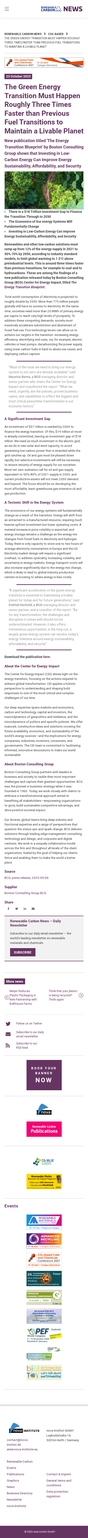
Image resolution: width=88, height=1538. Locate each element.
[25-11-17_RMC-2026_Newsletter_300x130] (44, 1228)
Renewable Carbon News (23, 34)
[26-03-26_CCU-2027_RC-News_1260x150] (44, 66)
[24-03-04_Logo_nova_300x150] (44, 1117)
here (46, 657)
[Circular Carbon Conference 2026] (44, 1304)
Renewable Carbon (20, 1461)
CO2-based (56, 34)
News (11, 1487)
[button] (8, 909)
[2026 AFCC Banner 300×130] (44, 1322)
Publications (15, 1474)
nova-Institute (16, 1506)
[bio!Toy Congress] (44, 1379)
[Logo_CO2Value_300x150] (44, 1169)
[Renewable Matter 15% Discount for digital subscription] (44, 1188)
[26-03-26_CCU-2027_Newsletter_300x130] (44, 1266)
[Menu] (12, 9)
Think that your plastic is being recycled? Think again (63, 995)
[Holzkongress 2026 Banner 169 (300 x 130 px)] (44, 1285)
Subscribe (22, 952)
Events (11, 1468)
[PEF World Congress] (44, 1341)
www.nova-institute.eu (22, 1449)
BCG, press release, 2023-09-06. (26, 878)
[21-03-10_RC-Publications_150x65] (44, 1135)
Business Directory (19, 1493)
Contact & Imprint (58, 1474)
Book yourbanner (44, 1075)
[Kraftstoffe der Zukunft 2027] (44, 1360)
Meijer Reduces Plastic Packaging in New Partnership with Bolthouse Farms (23, 997)
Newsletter (14, 1499)
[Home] (62, 9)
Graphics (13, 1480)
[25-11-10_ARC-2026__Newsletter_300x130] (44, 1247)
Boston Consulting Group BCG (25, 893)
